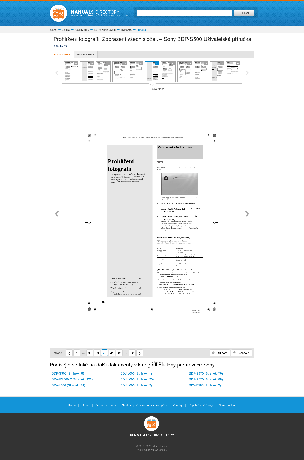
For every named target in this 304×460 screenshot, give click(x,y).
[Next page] (247, 214)
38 (89, 353)
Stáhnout (243, 352)
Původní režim (85, 54)
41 (111, 353)
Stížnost (221, 352)
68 (132, 353)
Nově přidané (227, 405)
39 (97, 353)
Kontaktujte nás (106, 405)
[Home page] (58, 13)
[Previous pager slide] (57, 73)
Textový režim (62, 54)
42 (119, 353)
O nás (86, 405)
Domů (72, 405)
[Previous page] (57, 214)
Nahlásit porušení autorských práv (144, 405)
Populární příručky (201, 405)
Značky (178, 405)
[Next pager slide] (247, 73)
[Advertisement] (152, 95)
